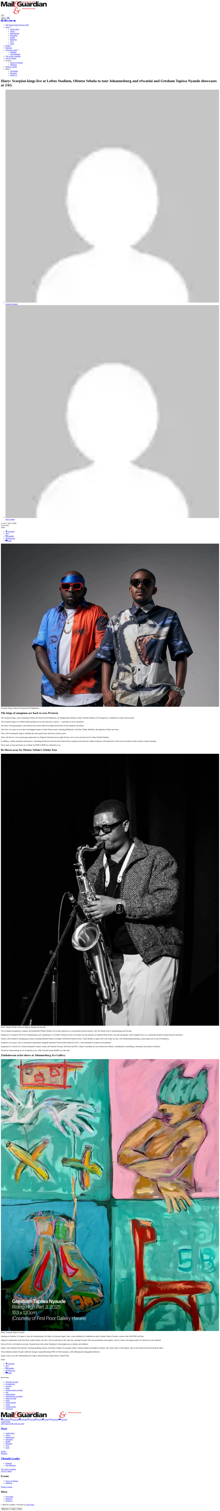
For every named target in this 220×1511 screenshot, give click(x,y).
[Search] (8, 19)
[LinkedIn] (5, 21)
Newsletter (9, 1497)
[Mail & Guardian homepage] (110, 7)
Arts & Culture (6, 1471)
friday (8, 1388)
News (4, 1428)
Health (8, 1441)
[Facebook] (2, 21)
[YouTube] (15, 21)
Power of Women (12, 1481)
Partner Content (6, 1487)
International (10, 1437)
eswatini (8, 1386)
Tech (7, 1446)
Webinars (9, 1483)
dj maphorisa (10, 1384)
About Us (9, 1501)
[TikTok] (9, 21)
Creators (7, 1422)
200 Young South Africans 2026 (12, 1424)
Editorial (9, 1463)
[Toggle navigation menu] (2, 15)
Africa (8, 1435)
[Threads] (7, 21)
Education (9, 1439)
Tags (2, 1422)
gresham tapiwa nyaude (14, 1390)
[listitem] (5, 1420)
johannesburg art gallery (14, 1396)
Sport (7, 1448)
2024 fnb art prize (12, 1382)
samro (8, 1405)
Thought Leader (10, 1458)
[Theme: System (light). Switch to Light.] (4, 18)
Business (4, 1454)
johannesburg (10, 1394)
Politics (3, 1452)
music (8, 1400)
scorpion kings (11, 1407)
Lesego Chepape (12, 304)
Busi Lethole (10, 519)
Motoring (9, 1444)
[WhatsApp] (13, 21)
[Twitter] (11, 21)
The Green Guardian (8, 1469)
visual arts (9, 1409)
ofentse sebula (11, 1403)
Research (9, 1499)
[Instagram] (4, 21)
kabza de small (11, 1398)
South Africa (10, 1433)
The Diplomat (11, 1465)
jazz (7, 1392)
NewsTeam (30, 1505)
